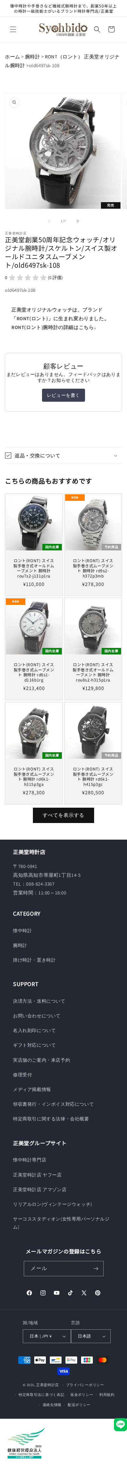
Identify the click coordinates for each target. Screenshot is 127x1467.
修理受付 (22, 1075)
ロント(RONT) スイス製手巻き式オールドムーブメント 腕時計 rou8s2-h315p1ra (93, 672)
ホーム (12, 56)
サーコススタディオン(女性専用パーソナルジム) (61, 1223)
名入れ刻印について (34, 1030)
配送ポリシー (79, 1404)
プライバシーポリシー (85, 1385)
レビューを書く (63, 395)
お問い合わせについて (37, 1016)
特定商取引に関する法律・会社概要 (51, 1119)
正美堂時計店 (47, 1385)
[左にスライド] (49, 221)
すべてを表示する (63, 815)
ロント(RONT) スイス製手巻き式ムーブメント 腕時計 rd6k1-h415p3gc (93, 776)
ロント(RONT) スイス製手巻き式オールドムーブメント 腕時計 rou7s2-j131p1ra (33, 568)
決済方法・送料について (39, 1001)
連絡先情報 (52, 1404)
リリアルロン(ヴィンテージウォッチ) (52, 1204)
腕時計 (32, 56)
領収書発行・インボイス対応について (53, 1104)
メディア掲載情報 (32, 1089)
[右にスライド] (78, 221)
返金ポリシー (81, 1394)
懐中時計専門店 (29, 1160)
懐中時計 (22, 931)
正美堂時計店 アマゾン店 (39, 1189)
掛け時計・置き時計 (34, 960)
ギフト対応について (34, 1045)
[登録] (96, 1268)
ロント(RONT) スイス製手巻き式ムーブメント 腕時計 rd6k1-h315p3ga (34, 776)
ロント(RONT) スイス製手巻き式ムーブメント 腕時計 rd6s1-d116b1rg (34, 672)
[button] (13, 29)
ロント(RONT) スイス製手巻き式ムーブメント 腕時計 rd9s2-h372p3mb (93, 568)
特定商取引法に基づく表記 (41, 1394)
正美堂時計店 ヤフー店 (37, 1175)
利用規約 (107, 1394)
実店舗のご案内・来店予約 (41, 1060)
